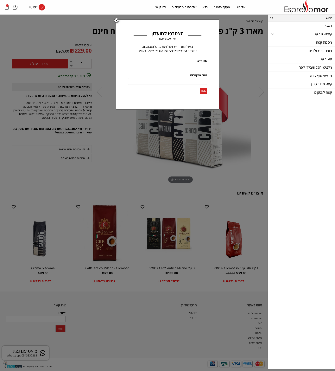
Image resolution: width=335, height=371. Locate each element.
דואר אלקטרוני (198, 75)
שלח (203, 91)
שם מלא (202, 61)
